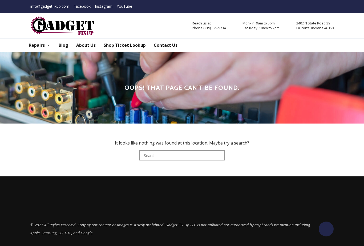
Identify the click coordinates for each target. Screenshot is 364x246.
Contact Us (165, 45)
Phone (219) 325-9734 (209, 28)
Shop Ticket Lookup (125, 45)
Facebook (82, 6)
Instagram (103, 6)
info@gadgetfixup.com (49, 6)
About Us (86, 45)
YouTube (124, 6)
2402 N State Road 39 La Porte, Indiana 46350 (315, 25)
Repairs (37, 45)
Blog (63, 45)
